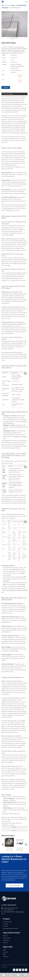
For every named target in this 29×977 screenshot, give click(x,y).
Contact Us (12, 825)
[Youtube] (20, 970)
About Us (5, 935)
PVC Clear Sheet (6, 821)
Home (4, 949)
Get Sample (6, 940)
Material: (4, 62)
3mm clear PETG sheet (20, 436)
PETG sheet (16, 133)
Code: (3, 60)
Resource (5, 942)
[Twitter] (17, 970)
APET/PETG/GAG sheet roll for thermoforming (15, 590)
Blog (4, 954)
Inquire (6, 87)
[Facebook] (14, 970)
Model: (4, 55)
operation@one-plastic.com (13, 813)
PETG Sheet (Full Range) (17, 817)
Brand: (4, 57)
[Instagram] (23, 970)
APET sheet (22, 584)
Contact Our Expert (14, 885)
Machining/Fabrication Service (10, 928)
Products (5, 952)
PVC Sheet (5, 924)
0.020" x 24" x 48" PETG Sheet (19, 819)
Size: (3, 70)
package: (4, 64)
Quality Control (7, 938)
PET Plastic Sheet (7, 921)
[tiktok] (26, 970)
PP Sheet (5, 926)
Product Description (8, 94)
